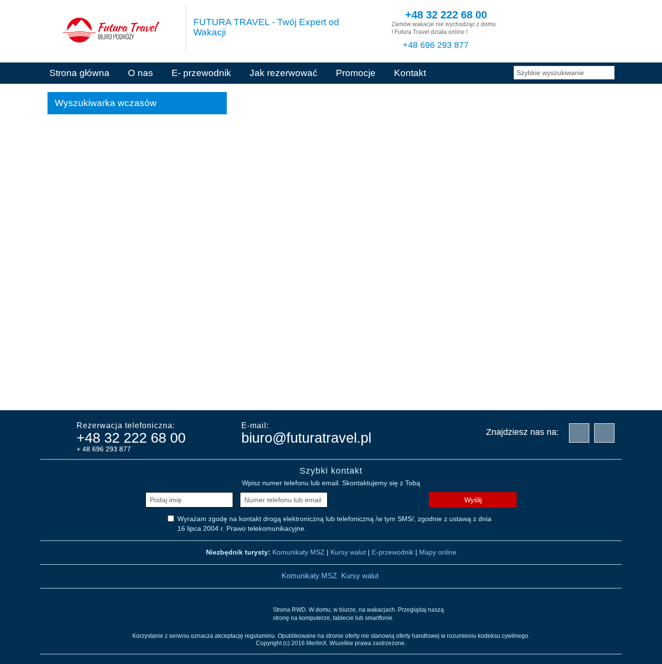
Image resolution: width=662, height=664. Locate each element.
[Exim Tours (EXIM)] (181, 392)
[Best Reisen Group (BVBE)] (84, 392)
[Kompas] (375, 392)
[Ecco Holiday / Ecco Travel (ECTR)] (132, 392)
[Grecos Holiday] (278, 392)
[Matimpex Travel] (520, 392)
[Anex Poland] (568, 392)
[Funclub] (229, 392)
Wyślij (473, 500)
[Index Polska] (326, 392)
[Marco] (472, 392)
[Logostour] (423, 392)
